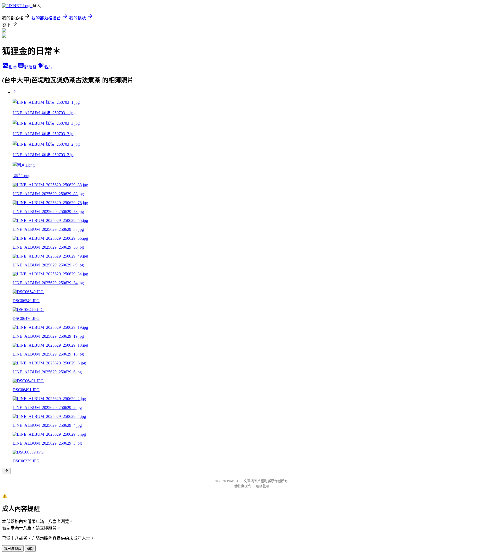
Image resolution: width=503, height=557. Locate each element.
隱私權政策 (242, 486)
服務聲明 (262, 486)
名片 (48, 67)
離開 (30, 549)
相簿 (13, 67)
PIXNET (233, 481)
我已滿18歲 (12, 549)
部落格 (31, 67)
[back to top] (6, 471)
